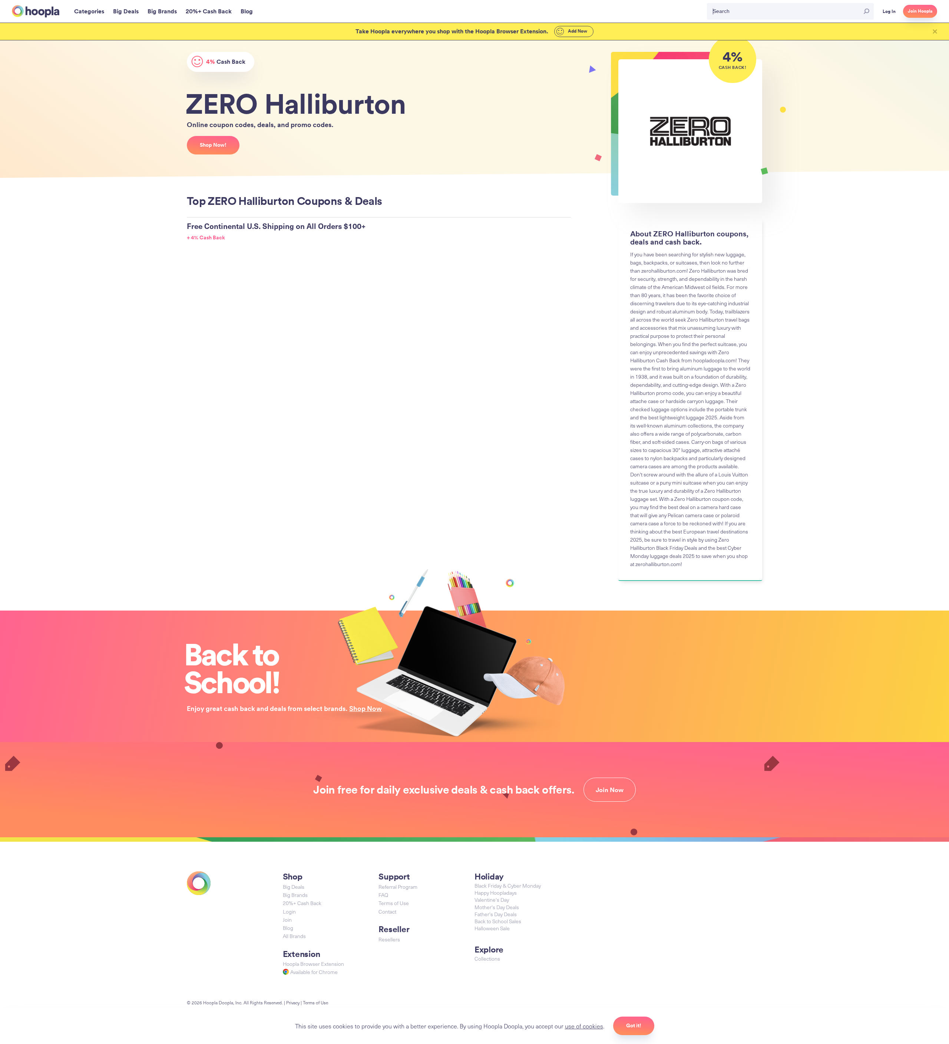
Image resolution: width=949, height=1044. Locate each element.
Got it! (633, 1025)
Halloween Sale (492, 928)
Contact (387, 911)
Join (287, 919)
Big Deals (293, 887)
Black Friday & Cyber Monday (507, 885)
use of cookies (584, 1025)
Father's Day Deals (495, 914)
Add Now (577, 31)
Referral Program (397, 887)
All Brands (294, 936)
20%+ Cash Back (302, 903)
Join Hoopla (920, 11)
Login (289, 911)
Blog (288, 928)
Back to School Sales (497, 921)
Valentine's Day (491, 899)
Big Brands (295, 895)
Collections (487, 958)
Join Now (610, 790)
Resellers (389, 939)
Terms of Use (393, 903)
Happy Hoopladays (495, 892)
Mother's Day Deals (496, 907)
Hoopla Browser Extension (313, 964)
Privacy (293, 1002)
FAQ (383, 895)
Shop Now (365, 708)
